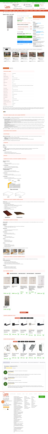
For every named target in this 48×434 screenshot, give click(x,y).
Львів (31, 49)
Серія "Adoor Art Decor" (22, 273)
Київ (6, 49)
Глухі (12, 82)
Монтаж (15, 2)
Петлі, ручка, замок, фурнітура (23, 26)
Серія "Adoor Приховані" (30, 273)
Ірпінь (14, 49)
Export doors (33, 407)
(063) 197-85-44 (34, 61)
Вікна (14, 10)
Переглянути (6, 356)
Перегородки (26, 10)
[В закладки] (31, 44)
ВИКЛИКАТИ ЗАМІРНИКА (37, 5)
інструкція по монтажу (40, 31)
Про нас (33, 396)
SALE (43, 10)
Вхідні (11, 10)
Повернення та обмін (38, 2)
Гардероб (28, 85)
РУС (43, 4)
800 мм (17, 79)
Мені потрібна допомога (39, 16)
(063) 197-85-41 (8, 61)
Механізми (15, 341)
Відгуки (33, 2)
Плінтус (35, 10)
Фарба (13, 76)
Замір (25, 399)
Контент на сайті (34, 406)
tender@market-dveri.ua (38, 46)
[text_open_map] (17, 366)
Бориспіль (20, 49)
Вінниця (34, 49)
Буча (16, 49)
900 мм (19, 79)
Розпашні (13, 89)
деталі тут (34, 29)
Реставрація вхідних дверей (27, 405)
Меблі (18, 10)
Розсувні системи (31, 341)
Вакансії (33, 404)
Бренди (40, 10)
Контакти (4, 2)
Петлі (19, 341)
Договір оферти (26, 408)
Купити (25, 36)
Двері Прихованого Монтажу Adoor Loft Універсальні (40, 287)
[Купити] (9, 293)
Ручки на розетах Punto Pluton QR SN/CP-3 (31, 331)
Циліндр (26, 341)
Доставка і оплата (26, 397)
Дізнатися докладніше (20, 39)
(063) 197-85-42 (17, 61)
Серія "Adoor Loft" (37, 273)
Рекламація (26, 406)
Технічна (13, 86)
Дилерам (25, 396)
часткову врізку (38, 32)
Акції (17, 2)
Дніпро (28, 49)
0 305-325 (16, 4)
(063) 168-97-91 (42, 61)
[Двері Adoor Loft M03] (10, 22)
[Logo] (7, 6)
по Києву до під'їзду (36, 26)
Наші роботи (43, 2)
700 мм (15, 79)
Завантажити (24, 312)
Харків (24, 49)
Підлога (31, 10)
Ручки (21, 10)
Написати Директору (34, 405)
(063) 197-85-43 (25, 61)
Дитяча (18, 85)
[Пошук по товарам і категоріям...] (33, 8)
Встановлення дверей (27, 398)
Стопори (22, 341)
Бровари (10, 49)
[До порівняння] (30, 44)
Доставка (7, 2)
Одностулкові (16, 89)
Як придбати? (11, 2)
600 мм (13, 79)
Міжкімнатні (6, 10)
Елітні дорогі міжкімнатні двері (8, 106)
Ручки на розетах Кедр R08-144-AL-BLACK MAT (40, 331)
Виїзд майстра (35, 23)
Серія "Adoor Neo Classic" (13, 273)
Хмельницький (39, 49)
